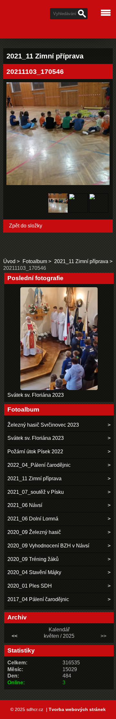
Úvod (9, 261)
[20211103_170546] (58, 204)
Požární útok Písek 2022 (35, 451)
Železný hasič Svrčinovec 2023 (43, 425)
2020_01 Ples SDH (29, 586)
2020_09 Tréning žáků (33, 559)
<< (14, 636)
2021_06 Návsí (24, 505)
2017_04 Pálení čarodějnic (38, 599)
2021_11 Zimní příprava (81, 261)
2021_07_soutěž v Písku (35, 492)
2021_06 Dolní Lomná (32, 518)
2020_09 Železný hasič (34, 532)
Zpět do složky (25, 225)
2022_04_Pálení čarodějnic (39, 465)
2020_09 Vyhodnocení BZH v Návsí (48, 545)
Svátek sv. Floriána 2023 (35, 395)
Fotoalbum (35, 261)
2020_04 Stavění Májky (34, 572)
